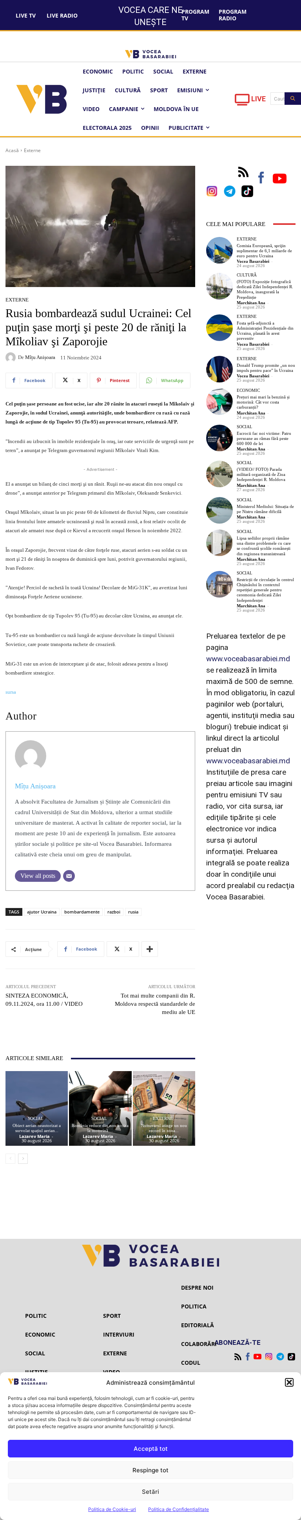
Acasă (12, 150)
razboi (113, 912)
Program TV (195, 15)
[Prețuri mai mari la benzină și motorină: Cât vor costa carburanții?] (219, 401)
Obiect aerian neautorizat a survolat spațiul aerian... (37, 1128)
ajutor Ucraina (41, 912)
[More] (149, 949)
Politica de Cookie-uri (112, 1509)
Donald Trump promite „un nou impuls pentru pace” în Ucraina (266, 368)
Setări (150, 1491)
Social (36, 1118)
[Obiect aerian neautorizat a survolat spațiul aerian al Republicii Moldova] (36, 1108)
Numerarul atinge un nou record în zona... (164, 1128)
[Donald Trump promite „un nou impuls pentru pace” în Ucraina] (219, 369)
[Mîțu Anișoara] (11, 357)
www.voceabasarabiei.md (248, 658)
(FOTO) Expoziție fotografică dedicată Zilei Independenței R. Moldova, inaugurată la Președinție (265, 289)
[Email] (69, 876)
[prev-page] (10, 1159)
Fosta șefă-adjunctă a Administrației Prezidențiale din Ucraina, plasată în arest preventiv (265, 331)
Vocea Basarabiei (253, 261)
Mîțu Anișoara (40, 357)
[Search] (293, 98)
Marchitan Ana (251, 302)
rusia (133, 912)
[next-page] (23, 1159)
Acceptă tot (151, 1448)
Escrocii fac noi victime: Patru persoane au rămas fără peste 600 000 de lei (264, 438)
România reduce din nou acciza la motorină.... (100, 1128)
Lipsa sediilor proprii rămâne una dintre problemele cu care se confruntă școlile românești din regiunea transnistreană (264, 546)
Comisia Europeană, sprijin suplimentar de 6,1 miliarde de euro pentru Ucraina (264, 250)
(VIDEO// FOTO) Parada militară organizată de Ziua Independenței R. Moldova (261, 474)
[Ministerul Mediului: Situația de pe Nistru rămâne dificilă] (219, 510)
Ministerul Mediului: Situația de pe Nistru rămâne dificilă (265, 509)
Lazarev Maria (34, 1136)
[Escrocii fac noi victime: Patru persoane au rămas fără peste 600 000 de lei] (219, 438)
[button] (289, 1382)
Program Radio (233, 15)
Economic (248, 390)
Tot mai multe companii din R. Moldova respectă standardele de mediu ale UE (155, 1003)
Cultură (247, 275)
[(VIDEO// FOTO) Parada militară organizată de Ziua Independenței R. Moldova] (219, 474)
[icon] (242, 102)
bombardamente (82, 912)
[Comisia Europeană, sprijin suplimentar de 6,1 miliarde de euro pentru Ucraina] (219, 250)
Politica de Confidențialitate (178, 1509)
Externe (32, 150)
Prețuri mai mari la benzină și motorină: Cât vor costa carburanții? (263, 402)
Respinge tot (150, 1470)
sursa (10, 692)
